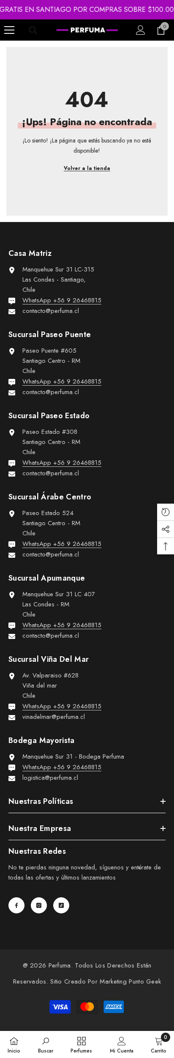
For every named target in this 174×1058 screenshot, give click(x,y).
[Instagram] (39, 905)
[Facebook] (16, 905)
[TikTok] (61, 905)
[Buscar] (33, 30)
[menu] (9, 30)
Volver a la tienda (87, 168)
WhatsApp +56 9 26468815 (61, 300)
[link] (45, 1044)
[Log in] (140, 30)
